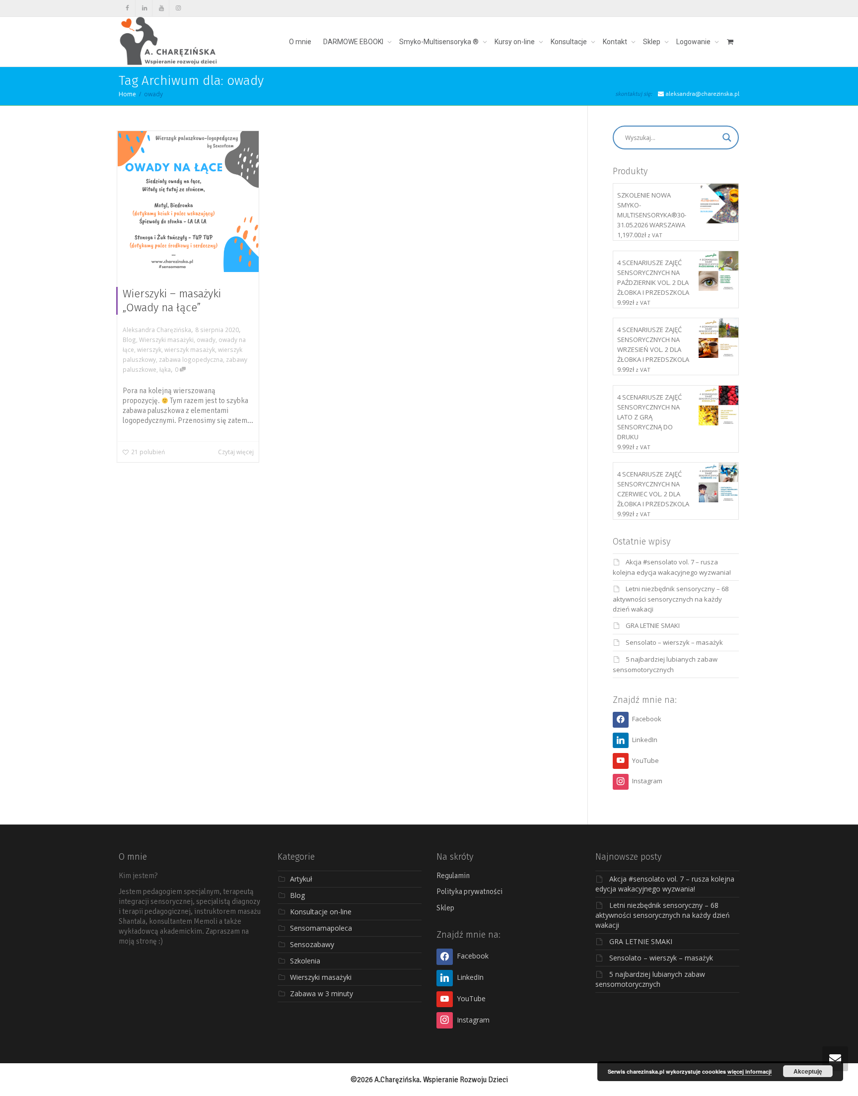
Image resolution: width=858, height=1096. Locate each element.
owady (206, 339)
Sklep (652, 42)
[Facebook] (127, 8)
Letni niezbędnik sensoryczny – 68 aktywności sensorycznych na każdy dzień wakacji (670, 599)
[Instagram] (178, 8)
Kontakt (616, 42)
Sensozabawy (312, 944)
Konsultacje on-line (321, 911)
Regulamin (453, 875)
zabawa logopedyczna (191, 359)
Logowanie (694, 42)
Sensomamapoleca (321, 928)
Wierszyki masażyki (166, 339)
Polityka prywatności (469, 891)
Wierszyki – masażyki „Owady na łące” (172, 300)
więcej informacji (749, 1071)
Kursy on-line (515, 42)
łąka (165, 369)
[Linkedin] (144, 8)
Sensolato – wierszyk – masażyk (674, 642)
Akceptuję (807, 1071)
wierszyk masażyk (189, 349)
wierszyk (149, 349)
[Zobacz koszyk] (729, 42)
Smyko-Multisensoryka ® (439, 42)
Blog (129, 339)
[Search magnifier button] (727, 137)
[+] (188, 201)
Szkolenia (305, 960)
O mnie (300, 42)
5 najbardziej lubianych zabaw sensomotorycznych (650, 979)
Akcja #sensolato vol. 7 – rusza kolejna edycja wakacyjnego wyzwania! (664, 883)
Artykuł (301, 879)
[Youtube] (161, 8)
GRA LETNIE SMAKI (653, 625)
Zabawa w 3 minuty (321, 993)
